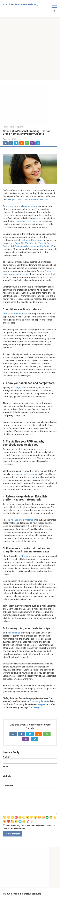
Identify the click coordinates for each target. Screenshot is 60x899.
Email (6, 766)
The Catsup (34, 707)
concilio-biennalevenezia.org (20, 4)
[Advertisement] (30, 49)
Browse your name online (15, 313)
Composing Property (39, 701)
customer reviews (27, 556)
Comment (8, 785)
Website (7, 776)
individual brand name (27, 221)
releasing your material (22, 520)
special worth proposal (26, 474)
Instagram (41, 704)
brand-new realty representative (23, 206)
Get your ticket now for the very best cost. (28, 199)
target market (21, 387)
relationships (14, 632)
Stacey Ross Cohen (33, 240)
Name (6, 757)
